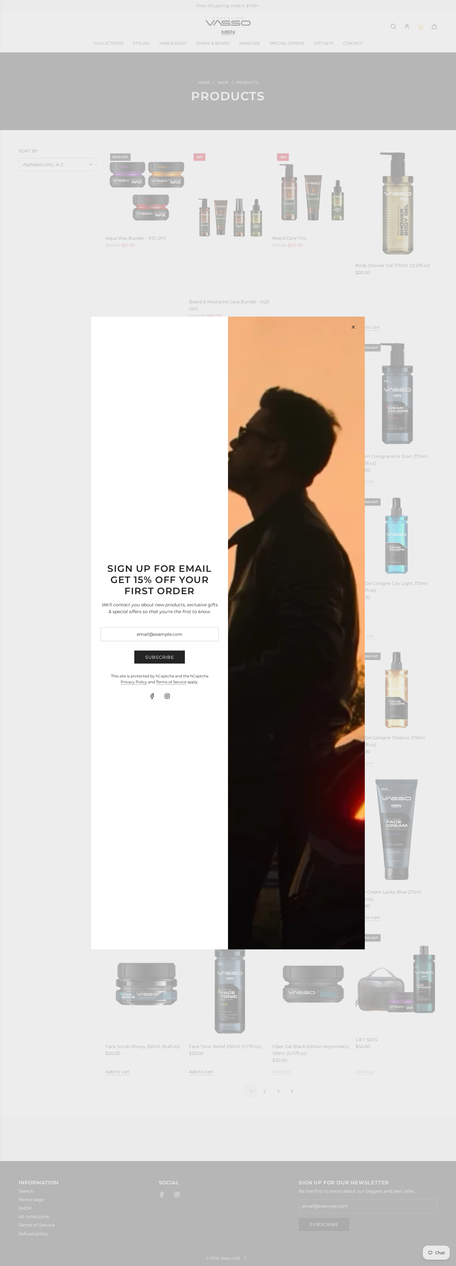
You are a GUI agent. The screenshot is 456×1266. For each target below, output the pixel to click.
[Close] (353, 327)
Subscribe (159, 657)
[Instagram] (167, 696)
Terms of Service (171, 682)
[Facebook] (152, 696)
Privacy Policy (134, 682)
